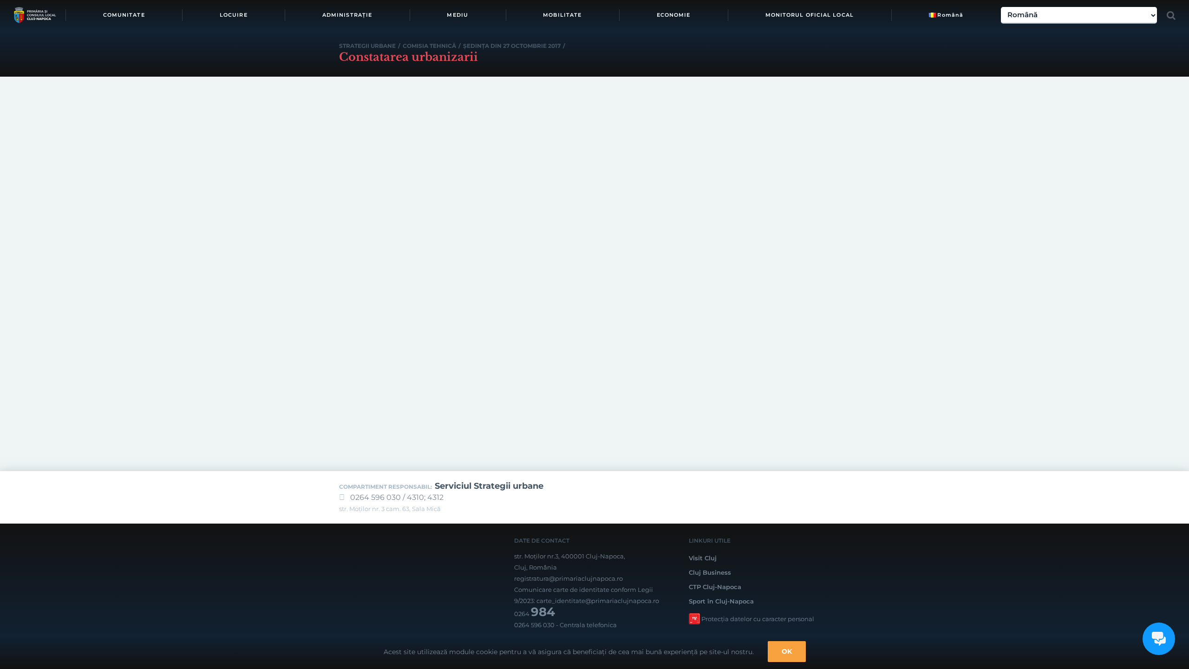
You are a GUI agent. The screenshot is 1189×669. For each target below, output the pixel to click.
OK (787, 651)
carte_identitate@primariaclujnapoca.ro (597, 600)
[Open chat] (1159, 639)
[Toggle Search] (1171, 15)
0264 (534, 613)
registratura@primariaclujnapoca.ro (568, 578)
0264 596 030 (534, 625)
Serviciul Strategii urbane (489, 486)
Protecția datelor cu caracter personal (757, 619)
